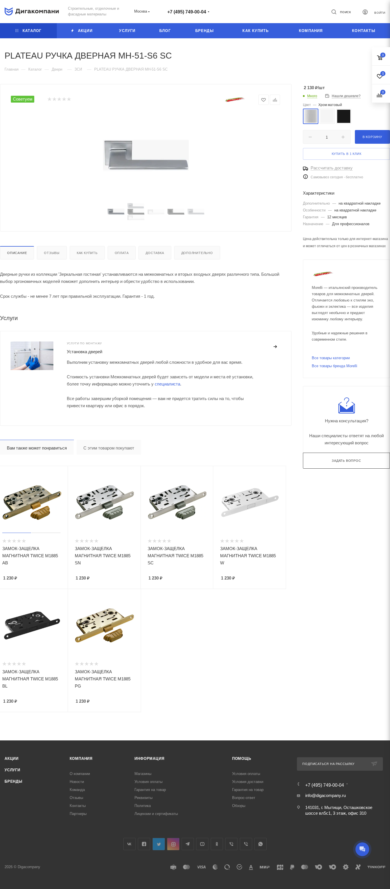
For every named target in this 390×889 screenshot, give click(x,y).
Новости (77, 782)
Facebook (144, 844)
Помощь (241, 758)
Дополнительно (197, 253)
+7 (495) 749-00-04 (186, 11)
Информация (149, 758)
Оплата (122, 253)
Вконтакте (129, 844)
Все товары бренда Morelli (334, 366)
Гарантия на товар (150, 790)
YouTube (202, 844)
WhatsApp (260, 844)
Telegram (188, 844)
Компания (81, 758)
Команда (77, 790)
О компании (80, 774)
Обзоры (238, 806)
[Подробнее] (275, 346)
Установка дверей (84, 351)
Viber (231, 844)
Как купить (87, 253)
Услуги (12, 770)
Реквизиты (143, 798)
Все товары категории (331, 358)
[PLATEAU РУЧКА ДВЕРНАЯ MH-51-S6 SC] (146, 155)
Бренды (14, 781)
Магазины (142, 774)
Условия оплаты (148, 782)
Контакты (78, 806)
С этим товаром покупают (108, 448)
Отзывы (52, 253)
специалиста (167, 383)
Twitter (158, 844)
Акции (12, 758)
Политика (142, 806)
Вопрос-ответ (243, 798)
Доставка (155, 253)
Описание (17, 253)
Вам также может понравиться (37, 448)
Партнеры (78, 814)
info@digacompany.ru (325, 795)
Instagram (173, 844)
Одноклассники (217, 844)
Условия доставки (247, 782)
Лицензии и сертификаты (156, 814)
